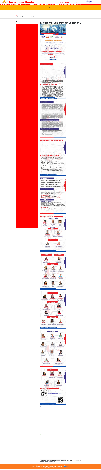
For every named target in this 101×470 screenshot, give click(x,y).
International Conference (21, 119)
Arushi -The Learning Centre (22, 61)
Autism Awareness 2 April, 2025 (23, 70)
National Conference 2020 (22, 130)
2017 (17, 24)
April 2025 (18, 56)
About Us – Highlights (21, 43)
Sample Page (19, 188)
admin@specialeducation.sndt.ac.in (78, 2)
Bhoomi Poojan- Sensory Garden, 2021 (24, 75)
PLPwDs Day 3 (19, 174)
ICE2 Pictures (19, 114)
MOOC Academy (66, 466)
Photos (18, 160)
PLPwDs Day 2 (19, 172)
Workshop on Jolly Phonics (22, 226)
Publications (19, 179)
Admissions (18, 52)
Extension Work (19, 104)
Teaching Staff (19, 210)
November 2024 (19, 150)
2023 (17, 31)
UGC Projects (19, 218)
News (17, 15)
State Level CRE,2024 (21, 196)
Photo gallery (19, 157)
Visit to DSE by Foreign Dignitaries (24, 225)
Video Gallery (19, 220)
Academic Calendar (20, 47)
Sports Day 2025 (20, 195)
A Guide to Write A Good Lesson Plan (24, 40)
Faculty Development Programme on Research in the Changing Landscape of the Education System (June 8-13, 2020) (27, 108)
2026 (17, 38)
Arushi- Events (19, 66)
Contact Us (18, 82)
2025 (17, 35)
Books (17, 76)
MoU (17, 129)
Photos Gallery (19, 167)
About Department (20, 42)
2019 (17, 28)
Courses (18, 83)
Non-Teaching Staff (20, 146)
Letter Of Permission (21, 127)
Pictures (18, 169)
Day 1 (17, 85)
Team (17, 211)
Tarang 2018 (19, 203)
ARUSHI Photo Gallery (21, 63)
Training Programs (20, 216)
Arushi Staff (19, 57)
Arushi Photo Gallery (20, 64)
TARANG (18, 201)
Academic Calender (20, 49)
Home (17, 12)
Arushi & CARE (19, 59)
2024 (17, 33)
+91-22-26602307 (65, 2)
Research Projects (20, 186)
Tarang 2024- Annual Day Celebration (24, 205)
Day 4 (17, 99)
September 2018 (20, 191)
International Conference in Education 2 (25, 121)
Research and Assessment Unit (23, 184)
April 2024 (18, 54)
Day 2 (17, 90)
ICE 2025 (18, 112)
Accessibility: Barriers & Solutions (23, 50)
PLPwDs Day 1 (19, 171)
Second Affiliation (20, 189)
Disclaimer (54, 467)
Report (17, 181)
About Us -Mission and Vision (22, 45)
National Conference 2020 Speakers (24, 132)
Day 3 (17, 95)
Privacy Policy (47, 467)
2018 (17, 26)
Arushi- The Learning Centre (22, 68)
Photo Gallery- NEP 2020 (21, 158)
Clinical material (19, 78)
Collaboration (19, 80)
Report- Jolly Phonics (21, 182)
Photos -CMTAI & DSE (21, 165)
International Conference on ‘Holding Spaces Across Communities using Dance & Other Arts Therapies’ (26, 124)
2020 (17, 29)
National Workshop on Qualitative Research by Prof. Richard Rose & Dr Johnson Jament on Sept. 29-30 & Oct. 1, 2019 (26, 142)
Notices (18, 148)
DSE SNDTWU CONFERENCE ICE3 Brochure (25, 101)
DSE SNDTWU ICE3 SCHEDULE (23, 102)
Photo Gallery (19, 155)
